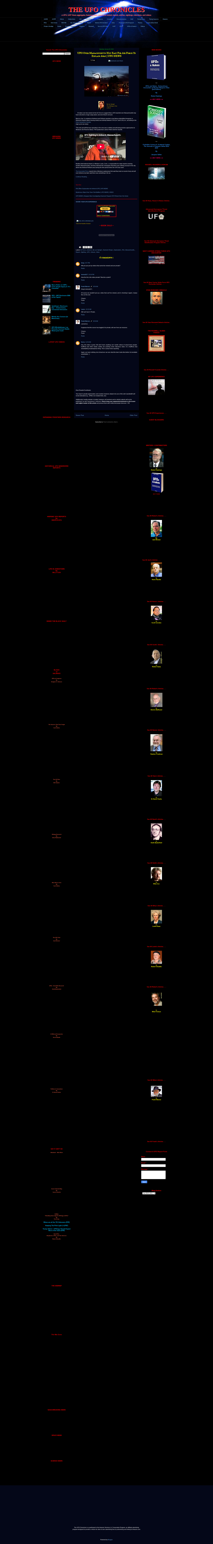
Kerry (83, 342)
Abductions (71, 19)
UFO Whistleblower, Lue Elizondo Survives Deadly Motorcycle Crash (60, 329)
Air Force (83, 250)
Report (78, 252)
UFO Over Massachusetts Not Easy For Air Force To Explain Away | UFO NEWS (106, 54)
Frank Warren (85, 286)
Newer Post (80, 415)
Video (98, 252)
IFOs (45, 23)
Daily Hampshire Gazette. (83, 122)
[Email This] (84, 247)
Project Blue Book (152, 23)
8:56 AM (95, 286)
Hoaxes (165, 19)
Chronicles (89, 19)
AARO (46, 19)
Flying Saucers (154, 19)
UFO (88, 252)
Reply (83, 268)
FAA (123, 250)
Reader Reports (70, 26)
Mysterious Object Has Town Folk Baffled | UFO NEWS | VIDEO (94, 192)
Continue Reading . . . (82, 177)
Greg (82, 263)
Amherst (89, 250)
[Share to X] (89, 247)
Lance (83, 309)
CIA (80, 19)
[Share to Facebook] (91, 247)
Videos (143, 26)
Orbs (113, 23)
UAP (113, 26)
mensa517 (84, 274)
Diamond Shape (108, 250)
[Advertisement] (106, 36)
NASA (89, 23)
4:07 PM (87, 263)
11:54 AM (88, 342)
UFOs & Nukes (131, 26)
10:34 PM (91, 274)
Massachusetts (130, 250)
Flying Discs (141, 19)
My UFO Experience (76, 23)
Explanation (117, 250)
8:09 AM (95, 321)
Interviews (54, 23)
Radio (59, 26)
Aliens (62, 19)
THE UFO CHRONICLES (106, 9)
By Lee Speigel (97, 250)
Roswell (91, 26)
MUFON (63, 23)
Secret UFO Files (103, 26)
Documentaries (121, 19)
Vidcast (93, 252)
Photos (140, 23)
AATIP (54, 19)
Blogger (110, 1539)
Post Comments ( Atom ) (110, 422)
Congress (100, 19)
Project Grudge (48, 26)
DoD (131, 19)
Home (107, 415)
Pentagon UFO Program (126, 23)
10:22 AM (88, 309)
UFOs (121, 26)
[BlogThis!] (86, 247)
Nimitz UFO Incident (101, 23)
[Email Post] (79, 247)
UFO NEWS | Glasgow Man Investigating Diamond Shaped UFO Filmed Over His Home (102, 196)
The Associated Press (82, 171)
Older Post (133, 415)
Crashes (109, 19)
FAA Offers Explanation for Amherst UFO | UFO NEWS (92, 188)
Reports (82, 26)
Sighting (83, 252)
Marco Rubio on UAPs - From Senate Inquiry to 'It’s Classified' (61, 286)
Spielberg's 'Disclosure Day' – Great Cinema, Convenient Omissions (59, 307)
